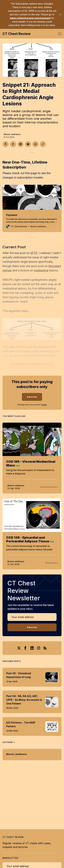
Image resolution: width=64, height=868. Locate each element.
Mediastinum (51, 563)
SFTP (33, 253)
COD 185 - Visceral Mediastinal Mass (30, 463)
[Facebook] (25, 648)
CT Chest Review (16, 33)
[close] (60, 14)
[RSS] (45, 648)
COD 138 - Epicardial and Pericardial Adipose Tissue (27, 539)
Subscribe (32, 397)
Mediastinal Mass (49, 487)
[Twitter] (19, 648)
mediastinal (41, 270)
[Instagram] (38, 648)
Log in (44, 404)
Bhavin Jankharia (12, 134)
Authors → (8, 742)
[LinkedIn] (32, 648)
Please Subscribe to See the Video (32, 366)
